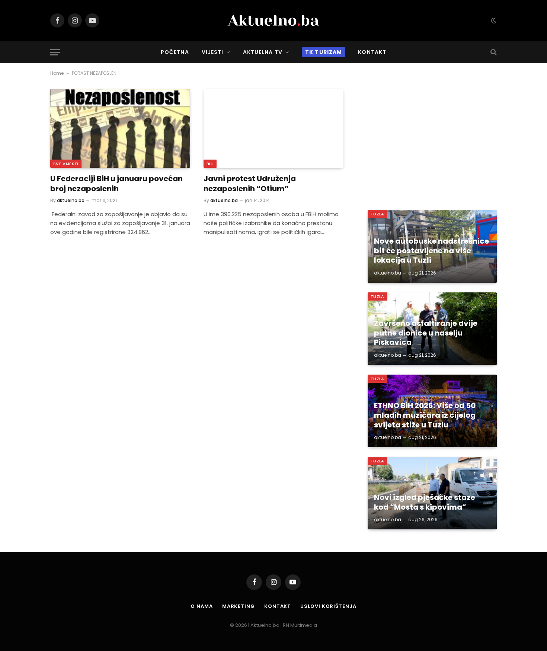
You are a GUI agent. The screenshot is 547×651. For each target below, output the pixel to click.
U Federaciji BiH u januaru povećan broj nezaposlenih (116, 184)
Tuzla (377, 214)
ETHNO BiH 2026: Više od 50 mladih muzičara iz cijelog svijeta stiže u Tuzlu (425, 415)
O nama (201, 606)
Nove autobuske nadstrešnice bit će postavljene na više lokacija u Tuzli (431, 251)
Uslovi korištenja (328, 606)
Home (57, 73)
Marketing (238, 606)
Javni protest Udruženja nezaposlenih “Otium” (250, 184)
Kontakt (372, 52)
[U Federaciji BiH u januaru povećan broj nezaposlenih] (120, 128)
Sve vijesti (66, 164)
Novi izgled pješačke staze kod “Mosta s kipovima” (424, 502)
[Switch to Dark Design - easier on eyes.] (493, 20)
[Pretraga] (493, 52)
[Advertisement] (432, 141)
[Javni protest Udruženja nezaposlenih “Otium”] (273, 128)
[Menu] (55, 52)
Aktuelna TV (262, 52)
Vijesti (213, 52)
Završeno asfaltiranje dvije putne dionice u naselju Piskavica (425, 333)
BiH (210, 164)
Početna (175, 52)
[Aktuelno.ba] (273, 20)
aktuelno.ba (70, 200)
